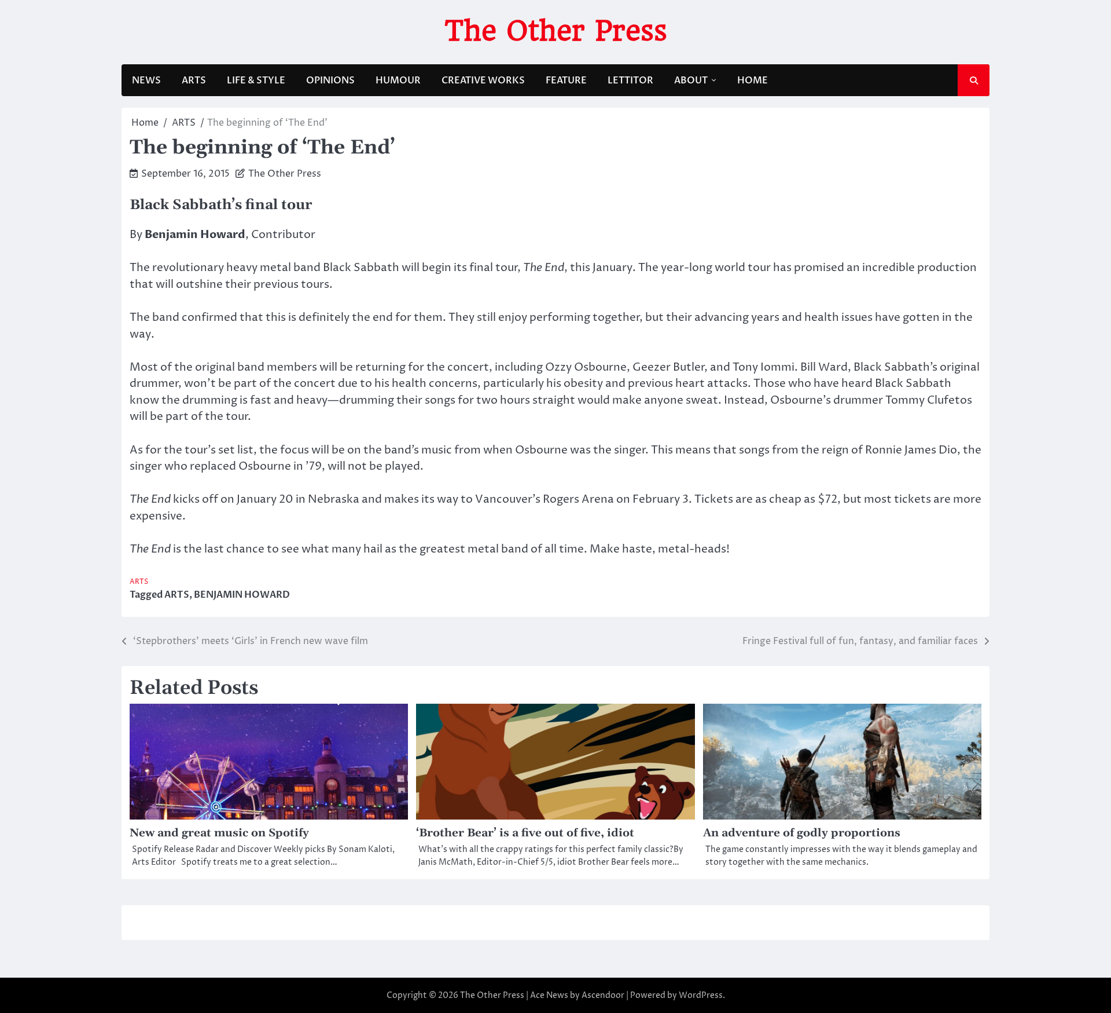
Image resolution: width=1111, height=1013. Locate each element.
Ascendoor (603, 995)
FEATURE (566, 80)
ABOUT (691, 80)
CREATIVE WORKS (483, 80)
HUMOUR (398, 80)
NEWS (146, 80)
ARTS (194, 80)
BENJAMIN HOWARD (242, 594)
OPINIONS (330, 80)
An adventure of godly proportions (801, 833)
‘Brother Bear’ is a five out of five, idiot (525, 833)
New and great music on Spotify (219, 833)
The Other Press (555, 30)
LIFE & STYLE (256, 80)
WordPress (701, 995)
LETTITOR (630, 80)
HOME (752, 80)
